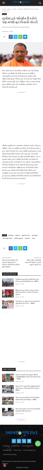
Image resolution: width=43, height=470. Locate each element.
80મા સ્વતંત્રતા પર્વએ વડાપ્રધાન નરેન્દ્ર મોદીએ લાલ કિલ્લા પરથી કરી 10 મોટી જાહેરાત (27, 292)
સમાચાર (9, 9)
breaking (10, 235)
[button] (38, 444)
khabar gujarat (18, 238)
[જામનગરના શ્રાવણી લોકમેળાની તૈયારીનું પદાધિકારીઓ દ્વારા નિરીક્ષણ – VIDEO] (8, 401)
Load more (21, 420)
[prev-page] (3, 312)
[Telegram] (25, 37)
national (27, 238)
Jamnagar (35, 235)
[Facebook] (11, 37)
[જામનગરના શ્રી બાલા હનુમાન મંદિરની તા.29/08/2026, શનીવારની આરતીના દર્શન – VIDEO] (8, 378)
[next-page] (6, 312)
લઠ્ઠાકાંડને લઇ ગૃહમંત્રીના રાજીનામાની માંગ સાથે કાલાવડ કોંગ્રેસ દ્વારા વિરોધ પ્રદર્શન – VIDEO (27, 388)
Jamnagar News (7, 238)
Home (4, 9)
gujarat (17, 235)
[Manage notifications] (4, 465)
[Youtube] (29, 441)
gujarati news (26, 235)
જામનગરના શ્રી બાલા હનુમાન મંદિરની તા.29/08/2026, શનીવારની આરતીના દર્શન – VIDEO (28, 377)
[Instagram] (19, 441)
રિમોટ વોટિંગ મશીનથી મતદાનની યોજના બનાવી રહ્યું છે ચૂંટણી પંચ (33, 262)
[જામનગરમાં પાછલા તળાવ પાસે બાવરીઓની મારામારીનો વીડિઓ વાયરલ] (8, 412)
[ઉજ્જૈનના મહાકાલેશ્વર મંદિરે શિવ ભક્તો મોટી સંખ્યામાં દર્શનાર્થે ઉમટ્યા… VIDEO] (8, 282)
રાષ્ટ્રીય (15, 9)
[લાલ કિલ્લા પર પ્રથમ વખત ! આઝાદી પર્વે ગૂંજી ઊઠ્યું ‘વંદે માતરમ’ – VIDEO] (8, 304)
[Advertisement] (21, 116)
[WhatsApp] (20, 37)
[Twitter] (15, 37)
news (33, 238)
